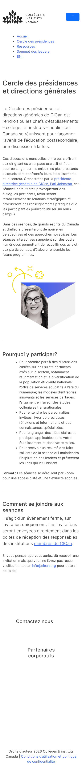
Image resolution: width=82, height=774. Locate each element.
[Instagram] (38, 629)
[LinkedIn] (20, 629)
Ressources (26, 46)
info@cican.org (44, 566)
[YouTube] (47, 629)
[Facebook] (29, 629)
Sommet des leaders (33, 51)
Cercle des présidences (35, 41)
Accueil (22, 36)
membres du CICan (53, 543)
